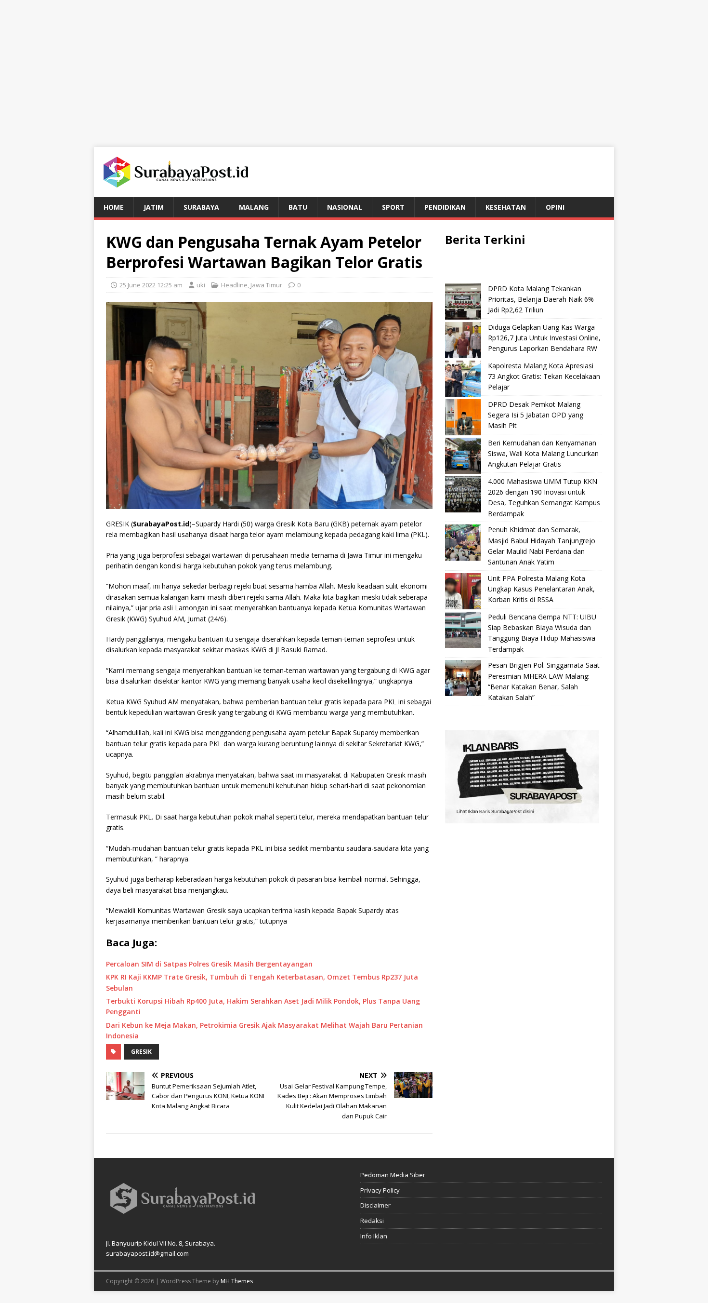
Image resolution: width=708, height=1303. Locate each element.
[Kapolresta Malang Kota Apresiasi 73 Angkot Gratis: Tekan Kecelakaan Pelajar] (463, 379)
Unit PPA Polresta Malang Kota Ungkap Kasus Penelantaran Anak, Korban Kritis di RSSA (541, 589)
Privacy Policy (380, 1190)
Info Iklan (373, 1236)
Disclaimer (375, 1205)
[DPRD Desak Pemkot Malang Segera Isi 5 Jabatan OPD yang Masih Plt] (463, 417)
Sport (393, 207)
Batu (297, 207)
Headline (234, 285)
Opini (555, 207)
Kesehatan (505, 207)
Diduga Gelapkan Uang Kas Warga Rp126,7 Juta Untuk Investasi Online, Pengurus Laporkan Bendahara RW (544, 337)
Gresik (141, 1052)
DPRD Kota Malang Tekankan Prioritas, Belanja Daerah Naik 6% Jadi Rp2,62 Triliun (541, 299)
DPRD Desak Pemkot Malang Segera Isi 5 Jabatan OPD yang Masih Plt (535, 415)
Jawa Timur (266, 285)
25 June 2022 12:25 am (151, 285)
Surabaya (201, 207)
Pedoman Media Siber (392, 1174)
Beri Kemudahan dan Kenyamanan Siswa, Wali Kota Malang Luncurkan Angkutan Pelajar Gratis (543, 453)
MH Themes (237, 1281)
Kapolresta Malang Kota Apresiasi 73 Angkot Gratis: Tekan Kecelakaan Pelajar (544, 376)
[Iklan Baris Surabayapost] (522, 817)
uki (201, 285)
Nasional (344, 207)
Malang (254, 207)
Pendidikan (445, 207)
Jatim (154, 207)
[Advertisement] (354, 67)
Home (114, 207)
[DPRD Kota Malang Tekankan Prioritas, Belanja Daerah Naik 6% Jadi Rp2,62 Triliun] (463, 301)
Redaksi (372, 1220)
